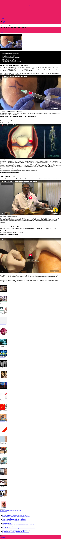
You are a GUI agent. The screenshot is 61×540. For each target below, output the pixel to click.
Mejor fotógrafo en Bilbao (6, 514)
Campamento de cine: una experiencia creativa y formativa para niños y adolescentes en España (15, 532)
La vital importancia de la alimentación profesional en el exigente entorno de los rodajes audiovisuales (16, 526)
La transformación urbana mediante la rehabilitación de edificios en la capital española (14, 525)
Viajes (3, 22)
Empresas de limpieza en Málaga (6, 521)
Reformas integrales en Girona (6, 523)
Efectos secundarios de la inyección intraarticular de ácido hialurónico (12, 62)
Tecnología (3, 21)
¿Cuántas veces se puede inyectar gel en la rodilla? (9, 60)
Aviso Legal (3, 537)
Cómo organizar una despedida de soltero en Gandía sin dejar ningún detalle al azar (14, 518)
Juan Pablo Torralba (11, 29)
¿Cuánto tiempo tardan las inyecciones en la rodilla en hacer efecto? (11, 61)
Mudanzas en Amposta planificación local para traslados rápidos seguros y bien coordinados (15, 515)
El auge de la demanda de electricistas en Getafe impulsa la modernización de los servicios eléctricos (16, 530)
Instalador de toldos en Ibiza (6, 527)
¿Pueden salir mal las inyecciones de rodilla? (8, 55)
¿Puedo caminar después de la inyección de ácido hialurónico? (11, 57)
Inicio (3, 18)
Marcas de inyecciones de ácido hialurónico (8, 56)
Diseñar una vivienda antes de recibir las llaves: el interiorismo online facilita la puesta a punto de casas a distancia (18, 524)
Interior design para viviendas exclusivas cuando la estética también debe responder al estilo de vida (16, 516)
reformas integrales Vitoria (6, 522)
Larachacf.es (30, 5)
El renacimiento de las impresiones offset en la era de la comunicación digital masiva (14, 529)
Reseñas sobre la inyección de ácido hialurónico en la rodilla (10, 53)
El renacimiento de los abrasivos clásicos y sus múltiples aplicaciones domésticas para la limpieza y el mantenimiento (18, 528)
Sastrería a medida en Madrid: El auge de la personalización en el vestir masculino (13, 531)
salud (4, 509)
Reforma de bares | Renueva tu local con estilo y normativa (10, 533)
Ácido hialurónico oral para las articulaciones (8, 59)
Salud (3, 20)
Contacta (3, 23)
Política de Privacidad (4, 538)
